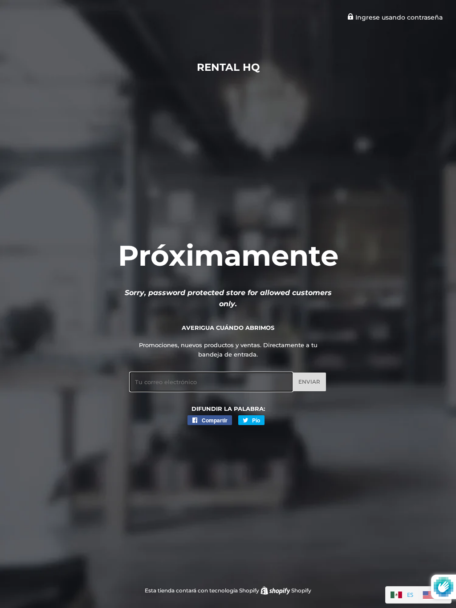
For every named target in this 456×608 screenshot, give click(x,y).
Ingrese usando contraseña (398, 17)
